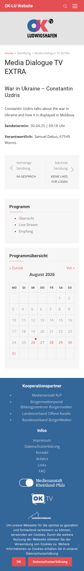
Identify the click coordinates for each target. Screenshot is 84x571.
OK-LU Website (19, 5)
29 (61, 342)
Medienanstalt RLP (47, 395)
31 (14, 353)
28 (51, 342)
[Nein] (78, 545)
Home (9, 53)
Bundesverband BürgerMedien (46, 419)
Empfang (26, 231)
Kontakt (42, 452)
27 (42, 342)
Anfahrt (42, 458)
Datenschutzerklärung (42, 446)
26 (33, 342)
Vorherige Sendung (26, 169)
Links (42, 464)
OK (19, 561)
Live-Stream (28, 224)
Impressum (42, 440)
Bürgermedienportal (46, 401)
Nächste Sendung (59, 172)
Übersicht (26, 218)
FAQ (42, 471)
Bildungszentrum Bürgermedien (47, 406)
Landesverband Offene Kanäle (46, 413)
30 (70, 342)
